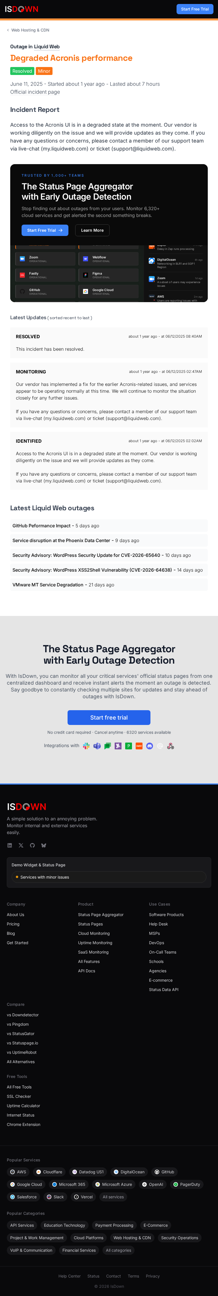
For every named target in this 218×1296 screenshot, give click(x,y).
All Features (89, 961)
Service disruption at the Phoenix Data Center (61, 540)
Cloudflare (52, 1171)
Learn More (92, 230)
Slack (59, 1196)
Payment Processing (114, 1225)
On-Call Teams (162, 952)
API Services (22, 1225)
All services (113, 1196)
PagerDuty (190, 1184)
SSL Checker (19, 1096)
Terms (133, 1276)
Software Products (166, 914)
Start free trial (109, 717)
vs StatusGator (20, 1033)
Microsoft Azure (117, 1184)
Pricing (13, 923)
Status (93, 1276)
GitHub (168, 1171)
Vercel (87, 1196)
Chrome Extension (23, 1124)
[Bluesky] (44, 845)
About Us (15, 914)
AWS (21, 1171)
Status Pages (90, 923)
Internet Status (20, 1115)
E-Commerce (156, 1225)
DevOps (156, 942)
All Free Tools (19, 1086)
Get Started (17, 942)
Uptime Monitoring (95, 942)
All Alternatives (21, 1061)
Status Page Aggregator (100, 914)
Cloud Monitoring (94, 933)
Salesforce (27, 1196)
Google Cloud (29, 1184)
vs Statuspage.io (22, 1042)
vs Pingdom (18, 1024)
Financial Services (79, 1250)
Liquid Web (47, 46)
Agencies (157, 970)
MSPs (154, 933)
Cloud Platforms (88, 1237)
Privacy (153, 1276)
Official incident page (35, 92)
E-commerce (161, 980)
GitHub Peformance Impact (41, 525)
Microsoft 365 (72, 1184)
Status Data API (164, 989)
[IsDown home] (22, 9)
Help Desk (158, 923)
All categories (118, 1250)
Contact (113, 1276)
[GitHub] (32, 845)
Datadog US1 (91, 1171)
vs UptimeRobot (22, 1052)
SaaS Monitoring (93, 952)
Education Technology (64, 1225)
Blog (11, 933)
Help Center (69, 1276)
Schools (156, 961)
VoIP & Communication (31, 1250)
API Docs (86, 970)
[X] (21, 845)
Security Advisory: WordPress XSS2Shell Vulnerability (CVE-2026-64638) (92, 570)
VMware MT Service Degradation (47, 585)
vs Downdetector (23, 1014)
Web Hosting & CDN (30, 30)
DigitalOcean (132, 1171)
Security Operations (179, 1237)
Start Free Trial (195, 9)
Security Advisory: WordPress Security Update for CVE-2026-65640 (86, 555)
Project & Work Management (37, 1237)
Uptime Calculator (23, 1105)
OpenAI (156, 1184)
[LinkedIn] (9, 845)
